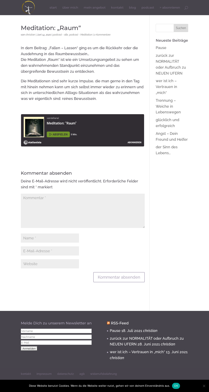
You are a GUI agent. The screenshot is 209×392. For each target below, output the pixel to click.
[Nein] (204, 386)
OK (176, 385)
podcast (147, 7)
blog (132, 7)
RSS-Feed (120, 323)
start (53, 7)
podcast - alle (60, 34)
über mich (70, 7)
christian (30, 34)
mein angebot (95, 7)
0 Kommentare (102, 34)
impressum (44, 373)
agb (82, 373)
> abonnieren (170, 7)
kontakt (117, 7)
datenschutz (65, 373)
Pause (161, 48)
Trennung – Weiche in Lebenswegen (168, 106)
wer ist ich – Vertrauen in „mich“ (166, 87)
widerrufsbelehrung (103, 373)
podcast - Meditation (80, 34)
